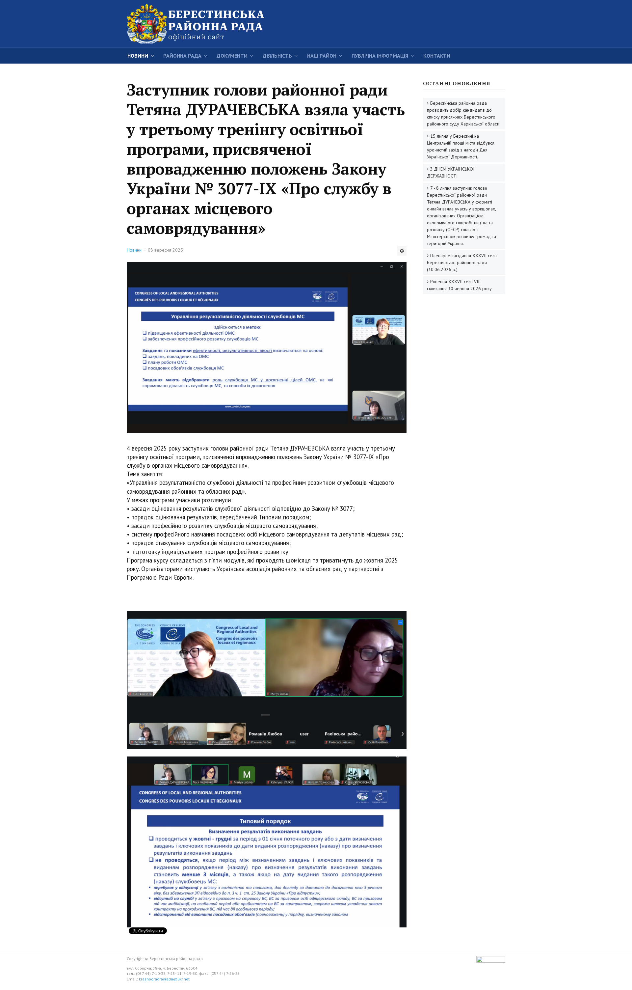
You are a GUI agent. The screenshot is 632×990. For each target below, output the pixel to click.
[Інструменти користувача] (402, 251)
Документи (232, 55)
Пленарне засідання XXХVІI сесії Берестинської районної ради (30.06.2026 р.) (462, 262)
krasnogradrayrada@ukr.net (164, 978)
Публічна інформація (380, 55)
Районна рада (182, 55)
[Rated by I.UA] (490, 961)
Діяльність (277, 55)
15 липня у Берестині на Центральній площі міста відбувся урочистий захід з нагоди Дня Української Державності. (460, 146)
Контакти (436, 55)
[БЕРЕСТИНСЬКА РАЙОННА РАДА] (206, 23)
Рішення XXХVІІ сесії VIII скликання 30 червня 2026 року (459, 285)
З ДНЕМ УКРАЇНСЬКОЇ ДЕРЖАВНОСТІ (450, 172)
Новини (137, 55)
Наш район (321, 55)
